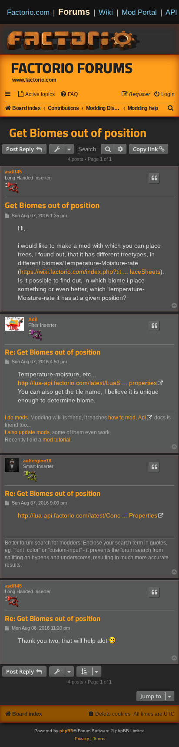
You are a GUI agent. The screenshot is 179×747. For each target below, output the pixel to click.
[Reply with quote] (154, 178)
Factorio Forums (72, 68)
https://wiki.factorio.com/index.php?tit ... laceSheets (90, 271)
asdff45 (13, 171)
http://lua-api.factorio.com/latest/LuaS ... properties (87, 382)
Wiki (106, 12)
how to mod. (122, 418)
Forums (74, 12)
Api (142, 418)
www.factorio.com (34, 80)
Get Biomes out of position (77, 132)
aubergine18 (37, 460)
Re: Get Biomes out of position (52, 352)
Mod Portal (139, 12)
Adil (32, 319)
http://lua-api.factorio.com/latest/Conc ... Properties (87, 515)
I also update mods (27, 432)
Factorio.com (28, 12)
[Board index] (74, 39)
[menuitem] (36, 94)
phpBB (66, 730)
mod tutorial (56, 440)
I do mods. (17, 418)
